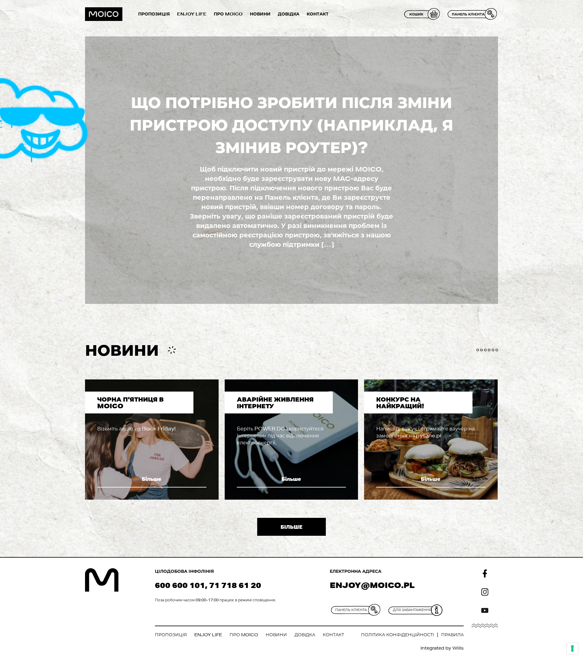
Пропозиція (154, 14)
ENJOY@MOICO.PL (372, 585)
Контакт (318, 14)
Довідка (288, 14)
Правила (452, 634)
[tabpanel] (152, 439)
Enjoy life (191, 14)
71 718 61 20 (235, 585)
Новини (260, 14)
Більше (152, 478)
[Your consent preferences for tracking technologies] (572, 648)
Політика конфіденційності (397, 634)
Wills (458, 648)
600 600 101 (180, 585)
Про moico (228, 14)
